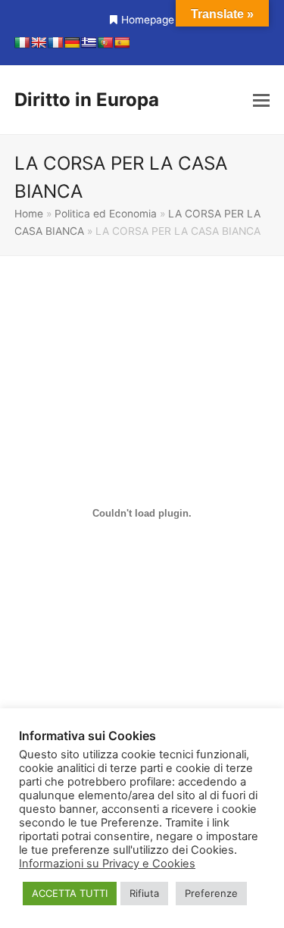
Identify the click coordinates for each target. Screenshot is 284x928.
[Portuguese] (105, 42)
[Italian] (22, 42)
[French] (55, 42)
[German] (72, 42)
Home (28, 214)
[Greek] (88, 42)
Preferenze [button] (211, 893)
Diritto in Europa (86, 100)
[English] (38, 42)
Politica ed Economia (106, 214)
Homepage (147, 20)
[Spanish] (122, 42)
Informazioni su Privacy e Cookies (107, 863)
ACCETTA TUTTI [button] (70, 893)
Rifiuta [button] (144, 893)
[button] (261, 100)
